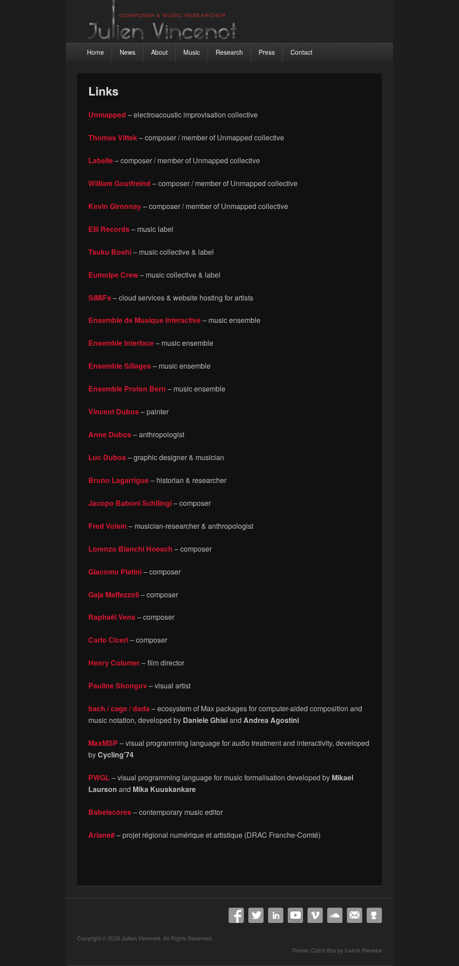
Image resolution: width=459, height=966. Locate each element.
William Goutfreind (119, 183)
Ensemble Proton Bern (127, 388)
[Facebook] (236, 915)
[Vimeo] (315, 915)
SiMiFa (99, 297)
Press (267, 52)
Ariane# (101, 835)
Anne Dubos (109, 434)
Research (229, 52)
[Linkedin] (275, 915)
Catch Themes (363, 950)
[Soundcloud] (334, 915)
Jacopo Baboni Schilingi (130, 503)
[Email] (354, 915)
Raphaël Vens (111, 617)
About (159, 52)
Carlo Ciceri (108, 640)
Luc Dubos (107, 457)
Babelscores (109, 812)
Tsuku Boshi (109, 252)
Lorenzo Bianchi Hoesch (130, 549)
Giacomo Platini (115, 571)
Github (374, 915)
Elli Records (109, 229)
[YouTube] (295, 915)
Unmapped (107, 114)
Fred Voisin (107, 526)
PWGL (99, 777)
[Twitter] (256, 915)
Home (95, 52)
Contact (301, 52)
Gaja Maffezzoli (113, 594)
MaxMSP (103, 743)
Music (191, 52)
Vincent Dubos (113, 411)
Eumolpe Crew (113, 275)
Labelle (100, 160)
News (127, 52)
